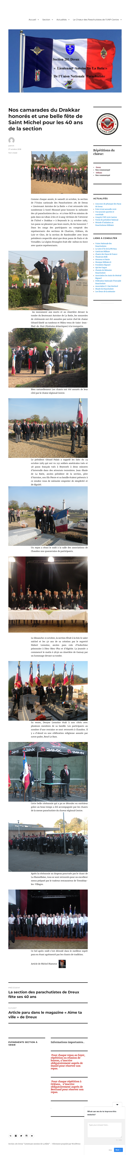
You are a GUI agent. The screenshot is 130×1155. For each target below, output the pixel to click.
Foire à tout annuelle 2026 (105, 209)
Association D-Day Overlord (106, 286)
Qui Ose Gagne (101, 267)
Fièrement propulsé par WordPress (66, 1144)
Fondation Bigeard (102, 265)
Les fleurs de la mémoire (105, 291)
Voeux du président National (106, 220)
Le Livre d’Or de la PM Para (106, 249)
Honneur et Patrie (102, 259)
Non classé (12, 153)
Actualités (61, 19)
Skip (110, 1150)
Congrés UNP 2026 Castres (106, 217)
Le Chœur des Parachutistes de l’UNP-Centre (96, 19)
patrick (11, 146)
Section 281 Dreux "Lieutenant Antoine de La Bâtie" (29, 1144)
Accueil (32, 19)
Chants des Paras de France (106, 254)
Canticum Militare (102, 251)
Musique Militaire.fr (103, 262)
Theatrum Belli (101, 257)
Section (46, 19)
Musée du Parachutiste (104, 289)
